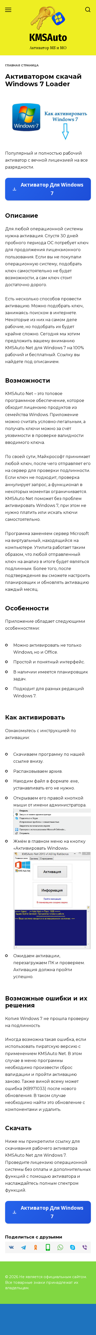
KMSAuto (48, 37)
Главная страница (22, 65)
